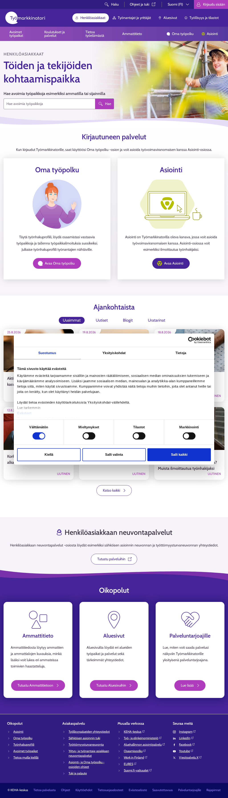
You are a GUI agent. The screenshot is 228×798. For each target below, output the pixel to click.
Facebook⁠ (185, 745)
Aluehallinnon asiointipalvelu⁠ (143, 745)
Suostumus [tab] (47, 353)
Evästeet (24, 413)
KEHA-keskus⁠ (132, 732)
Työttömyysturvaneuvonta (86, 745)
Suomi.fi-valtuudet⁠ (136, 770)
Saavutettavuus (162, 790)
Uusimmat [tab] (72, 320)
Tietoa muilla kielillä (26, 757)
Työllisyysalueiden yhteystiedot (89, 732)
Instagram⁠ (185, 732)
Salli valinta (114, 454)
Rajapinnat (213, 790)
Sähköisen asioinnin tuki (84, 738)
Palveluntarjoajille (189, 790)
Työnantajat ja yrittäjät (134, 18)
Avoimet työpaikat (16, 34)
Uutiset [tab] (102, 320)
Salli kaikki (179, 454)
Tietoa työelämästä (95, 34)
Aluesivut (170, 18)
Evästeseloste (138, 790)
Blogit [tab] (128, 320)
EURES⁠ (128, 764)
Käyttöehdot (83, 790)
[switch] (89, 436)
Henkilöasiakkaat (92, 18)
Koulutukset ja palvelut (54, 34)
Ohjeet (65, 790)
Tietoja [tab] (180, 353)
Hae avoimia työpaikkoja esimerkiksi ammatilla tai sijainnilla (54, 93)
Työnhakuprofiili (23, 745)
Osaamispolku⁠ (133, 751)
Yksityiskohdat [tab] (114, 353)
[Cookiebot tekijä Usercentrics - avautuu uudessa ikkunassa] (191, 340)
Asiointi (212, 34)
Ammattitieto (132, 34)
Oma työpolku (182, 34)
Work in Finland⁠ (134, 757)
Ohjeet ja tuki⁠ (139, 4)
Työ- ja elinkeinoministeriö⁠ (141, 738)
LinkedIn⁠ (184, 738)
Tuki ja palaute (78, 773)
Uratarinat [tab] (156, 320)
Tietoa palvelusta (44, 790)
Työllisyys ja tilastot (204, 18)
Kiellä (49, 454)
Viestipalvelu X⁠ (188, 757)
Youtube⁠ (184, 751)
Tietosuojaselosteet (110, 790)
